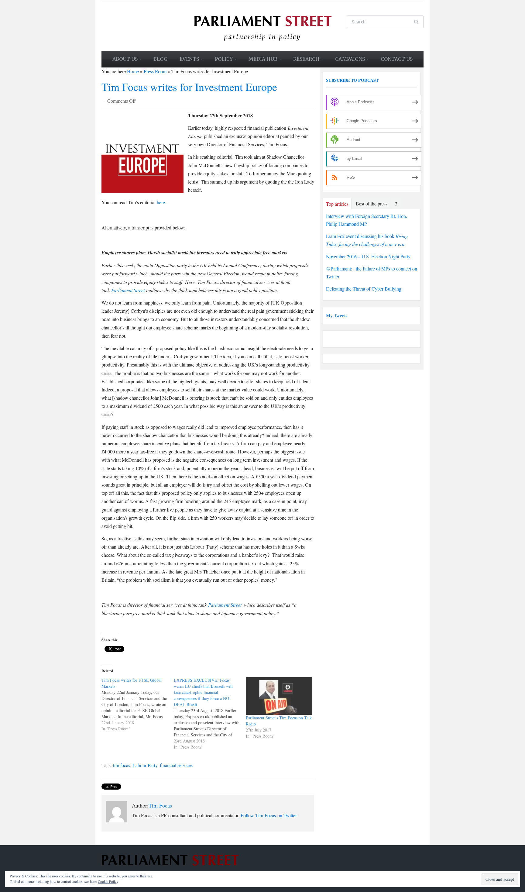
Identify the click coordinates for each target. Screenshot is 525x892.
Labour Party (144, 765)
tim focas (121, 765)
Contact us (397, 59)
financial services (176, 765)
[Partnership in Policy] (262, 25)
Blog (160, 59)
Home (133, 71)
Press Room (155, 71)
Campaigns (347, 61)
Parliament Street (128, 290)
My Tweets (336, 315)
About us (122, 61)
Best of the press (371, 203)
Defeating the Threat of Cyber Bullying (363, 288)
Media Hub (260, 61)
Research (303, 61)
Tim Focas (160, 805)
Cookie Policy (108, 881)
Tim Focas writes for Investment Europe (189, 86)
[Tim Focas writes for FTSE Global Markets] (137, 704)
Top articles (337, 204)
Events (186, 61)
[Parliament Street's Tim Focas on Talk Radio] (279, 696)
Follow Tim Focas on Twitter (269, 815)
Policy (221, 61)
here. (161, 202)
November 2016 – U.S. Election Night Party (368, 256)
